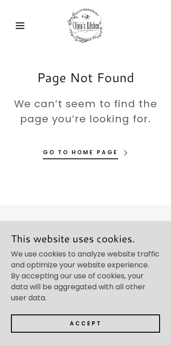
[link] (85, 25)
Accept (86, 323)
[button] (13, 25)
